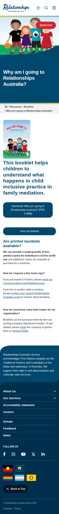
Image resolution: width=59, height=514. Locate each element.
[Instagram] (13, 454)
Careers (8, 412)
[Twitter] (33, 455)
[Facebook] (4, 454)
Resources (16, 106)
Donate (8, 421)
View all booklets (29, 231)
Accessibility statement (19, 405)
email (23, 327)
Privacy (18, 509)
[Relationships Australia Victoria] (16, 8)
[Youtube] (23, 454)
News (7, 435)
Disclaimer (7, 509)
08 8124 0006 (20, 331)
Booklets (29, 106)
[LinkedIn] (43, 454)
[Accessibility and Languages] (38, 8)
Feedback (9, 428)
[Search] (46, 8)
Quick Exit (46, 25)
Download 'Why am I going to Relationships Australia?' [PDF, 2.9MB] (28, 210)
